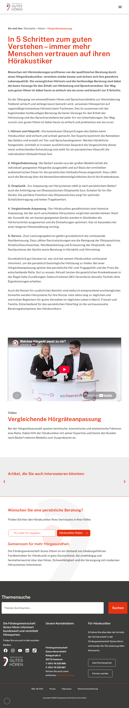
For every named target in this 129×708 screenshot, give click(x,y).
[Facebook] (5, 650)
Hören (41, 28)
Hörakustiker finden (74, 532)
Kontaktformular (65, 675)
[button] (120, 6)
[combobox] (53, 608)
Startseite (29, 28)
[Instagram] (12, 650)
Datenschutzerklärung (88, 689)
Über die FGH (37, 689)
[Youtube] (20, 650)
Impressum (66, 689)
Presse (52, 689)
